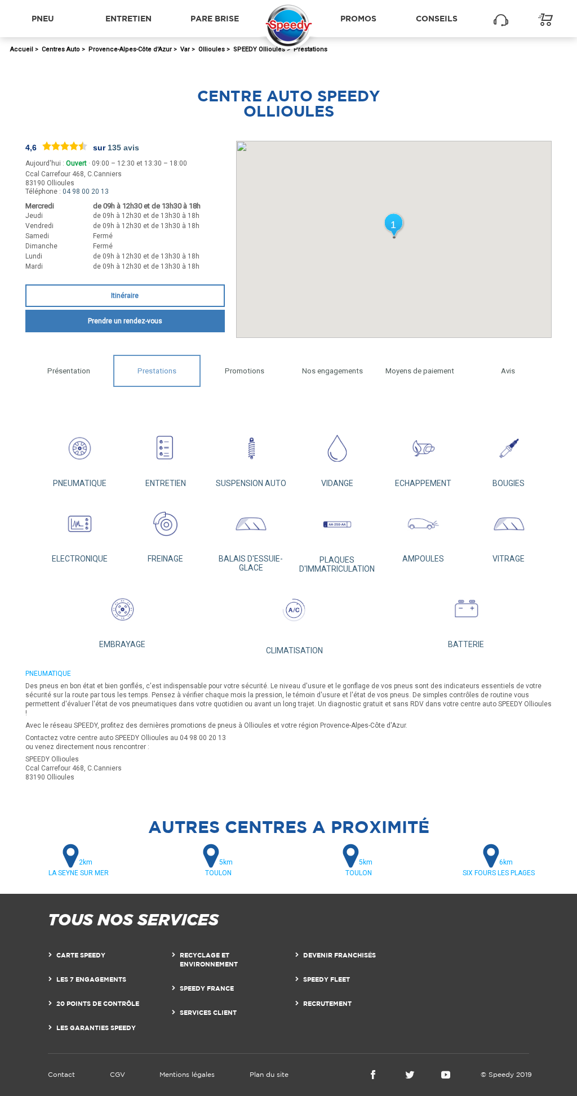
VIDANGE (337, 483)
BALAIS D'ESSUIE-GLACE (251, 563)
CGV (117, 1074)
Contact (61, 1074)
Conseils (437, 18)
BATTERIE (466, 644)
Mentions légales (187, 1074)
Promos (358, 18)
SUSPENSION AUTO (251, 483)
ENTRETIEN (165, 483)
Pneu (43, 18)
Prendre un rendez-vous (125, 321)
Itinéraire (125, 296)
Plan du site (269, 1074)
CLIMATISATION (294, 650)
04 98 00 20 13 (86, 191)
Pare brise (214, 18)
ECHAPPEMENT (423, 483)
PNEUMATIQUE (79, 483)
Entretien (128, 18)
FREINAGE (165, 558)
